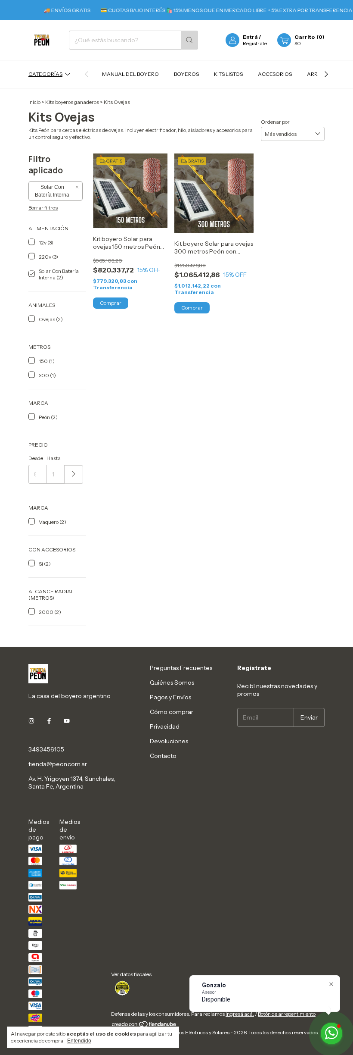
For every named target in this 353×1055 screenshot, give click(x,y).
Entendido (79, 1041)
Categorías (45, 74)
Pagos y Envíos (170, 697)
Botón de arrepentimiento (287, 1014)
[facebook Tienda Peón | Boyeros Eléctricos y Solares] (49, 721)
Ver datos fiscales (131, 974)
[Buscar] (189, 40)
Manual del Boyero (130, 74)
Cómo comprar (171, 712)
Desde (35, 458)
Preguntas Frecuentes (181, 668)
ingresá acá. (240, 1014)
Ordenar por (275, 122)
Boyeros (186, 74)
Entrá (250, 37)
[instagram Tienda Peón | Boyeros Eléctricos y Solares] (31, 721)
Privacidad (165, 726)
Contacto (163, 756)
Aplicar (74, 474)
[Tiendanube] (144, 1026)
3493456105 (46, 749)
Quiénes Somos (172, 682)
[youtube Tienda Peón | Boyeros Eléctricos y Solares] (67, 721)
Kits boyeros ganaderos (72, 102)
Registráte (255, 43)
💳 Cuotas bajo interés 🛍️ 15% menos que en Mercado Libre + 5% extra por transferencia (213, 10)
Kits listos (228, 74)
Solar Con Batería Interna (52, 191)
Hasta (53, 458)
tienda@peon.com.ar (57, 764)
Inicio (34, 102)
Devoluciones (169, 741)
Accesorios (275, 74)
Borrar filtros (43, 207)
